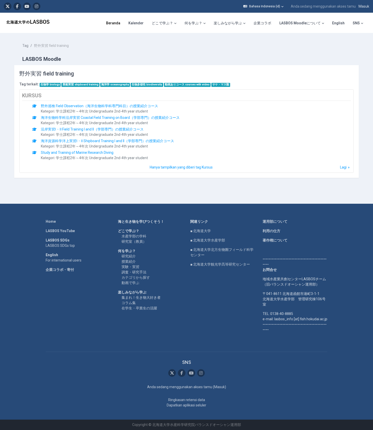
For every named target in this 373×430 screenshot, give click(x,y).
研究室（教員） (134, 241)
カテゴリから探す (136, 277)
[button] (263, 6)
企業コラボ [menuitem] (262, 23)
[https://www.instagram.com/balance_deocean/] (36, 6)
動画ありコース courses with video (187, 84)
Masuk (364, 6)
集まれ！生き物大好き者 (141, 297)
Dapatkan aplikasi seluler (186, 405)
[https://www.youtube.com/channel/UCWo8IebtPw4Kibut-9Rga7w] (27, 6)
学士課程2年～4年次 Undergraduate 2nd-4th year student (102, 111)
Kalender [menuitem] (136, 23)
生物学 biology (50, 84)
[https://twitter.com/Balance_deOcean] (7, 6)
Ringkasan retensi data (186, 400)
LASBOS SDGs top (60, 246)
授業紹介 (129, 261)
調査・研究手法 (134, 272)
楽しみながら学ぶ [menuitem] (228, 23)
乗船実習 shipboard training (80, 84)
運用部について (275, 221)
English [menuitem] (338, 23)
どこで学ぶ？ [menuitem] (162, 23)
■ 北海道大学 (200, 231)
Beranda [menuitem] (113, 23)
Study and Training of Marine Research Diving (77, 153)
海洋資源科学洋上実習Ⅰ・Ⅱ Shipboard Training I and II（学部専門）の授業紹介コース (107, 141)
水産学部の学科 (134, 236)
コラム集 (129, 303)
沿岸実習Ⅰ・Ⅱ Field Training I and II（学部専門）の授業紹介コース (92, 129)
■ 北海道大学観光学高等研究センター (220, 264)
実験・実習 (130, 267)
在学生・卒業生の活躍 (139, 308)
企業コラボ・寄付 (60, 270)
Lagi (343, 167)
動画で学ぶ (130, 283)
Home (51, 221)
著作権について (275, 240)
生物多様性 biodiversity (147, 84)
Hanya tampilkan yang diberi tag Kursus (181, 167)
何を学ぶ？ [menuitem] (193, 23)
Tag (25, 46)
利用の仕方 (271, 231)
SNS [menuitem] (356, 23)
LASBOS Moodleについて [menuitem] (300, 23)
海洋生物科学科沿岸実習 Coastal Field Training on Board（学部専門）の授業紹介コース (110, 118)
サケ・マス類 (220, 84)
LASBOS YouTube (60, 231)
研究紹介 (129, 256)
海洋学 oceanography (115, 84)
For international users (63, 260)
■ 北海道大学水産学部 (207, 240)
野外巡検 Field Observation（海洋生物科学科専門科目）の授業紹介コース (99, 106)
